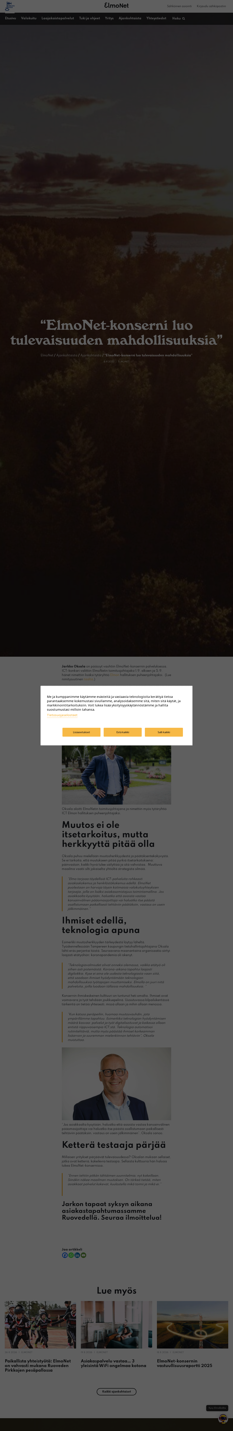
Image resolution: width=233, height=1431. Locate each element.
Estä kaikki (122, 732)
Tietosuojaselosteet (62, 715)
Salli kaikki (164, 732)
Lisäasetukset (81, 732)
